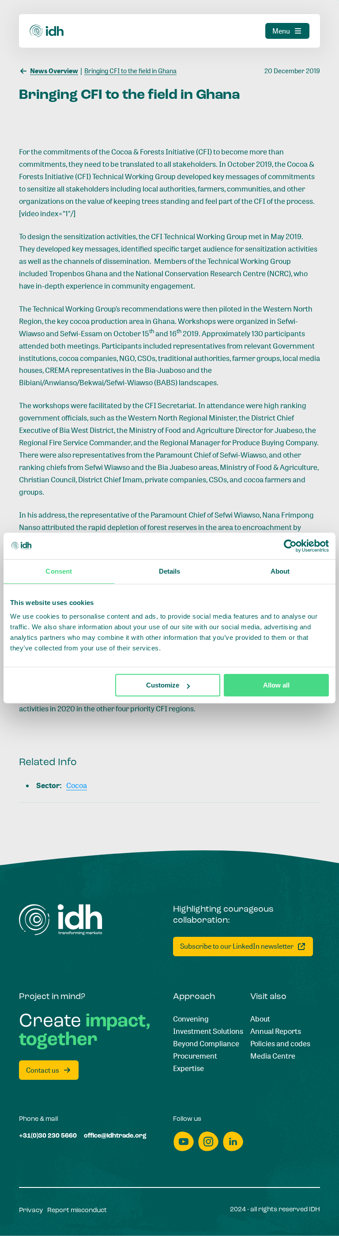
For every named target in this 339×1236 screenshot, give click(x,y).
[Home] (47, 31)
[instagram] (208, 1141)
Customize (162, 685)
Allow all (276, 685)
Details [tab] (170, 571)
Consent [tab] (58, 571)
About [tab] (280, 571)
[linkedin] (233, 1141)
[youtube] (183, 1141)
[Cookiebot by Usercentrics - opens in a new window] (290, 545)
